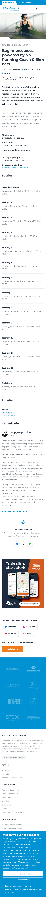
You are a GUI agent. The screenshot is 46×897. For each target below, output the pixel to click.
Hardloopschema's (10, 794)
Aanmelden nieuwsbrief (12, 778)
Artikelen (6, 770)
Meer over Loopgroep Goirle (14, 511)
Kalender (6, 774)
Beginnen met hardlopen (13, 812)
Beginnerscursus (9, 797)
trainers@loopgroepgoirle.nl (15, 168)
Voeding (5, 801)
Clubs (4, 809)
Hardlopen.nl (8, 3)
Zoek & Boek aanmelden (12, 828)
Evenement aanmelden (12, 825)
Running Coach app (10, 790)
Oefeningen (7, 805)
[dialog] (23, 864)
